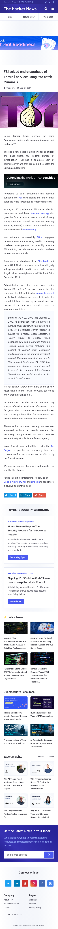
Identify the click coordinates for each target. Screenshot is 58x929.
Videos (41, 756)
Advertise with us (11, 904)
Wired (40, 237)
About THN (8, 900)
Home (9, 17)
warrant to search (45, 293)
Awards (32, 904)
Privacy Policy (35, 907)
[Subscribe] (49, 855)
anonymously (29, 229)
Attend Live (15, 601)
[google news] (50, 883)
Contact (7, 907)
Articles (50, 756)
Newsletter (28, 17)
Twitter (22, 481)
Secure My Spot (18, 557)
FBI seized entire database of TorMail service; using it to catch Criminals (28, 77)
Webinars (48, 17)
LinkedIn (35, 481)
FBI (20, 197)
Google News (11, 481)
